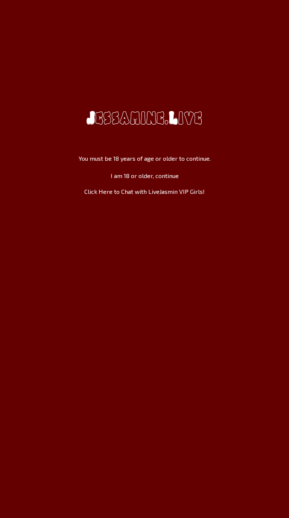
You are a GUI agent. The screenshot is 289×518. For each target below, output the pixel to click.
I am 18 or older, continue (145, 175)
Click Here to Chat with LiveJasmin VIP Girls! (144, 191)
